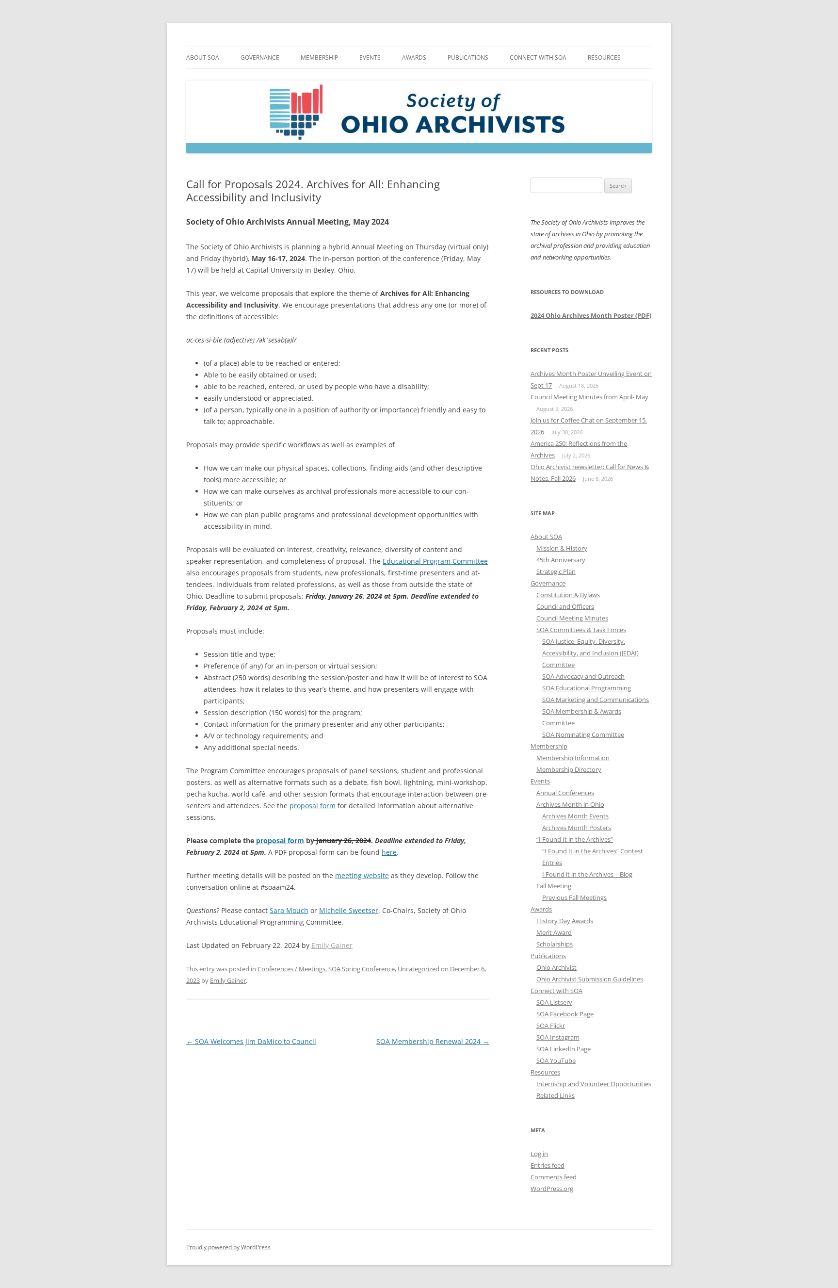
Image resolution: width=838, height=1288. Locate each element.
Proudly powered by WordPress (228, 1247)
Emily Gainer (332, 945)
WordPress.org (552, 1188)
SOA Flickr (550, 1025)
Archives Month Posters (576, 827)
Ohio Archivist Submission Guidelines (589, 979)
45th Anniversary (560, 559)
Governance (260, 57)
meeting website (362, 875)
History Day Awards (564, 920)
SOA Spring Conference (361, 968)
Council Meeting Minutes (572, 618)
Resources (604, 57)
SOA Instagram (558, 1037)
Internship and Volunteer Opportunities (593, 1083)
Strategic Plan (556, 571)
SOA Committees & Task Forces (581, 629)
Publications (468, 57)
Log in (539, 1153)
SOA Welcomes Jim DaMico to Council (251, 1041)
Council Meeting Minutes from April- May (589, 396)
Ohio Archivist (556, 967)
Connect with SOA (538, 57)
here (389, 852)
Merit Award (554, 932)
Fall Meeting (553, 885)
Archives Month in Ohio (570, 804)
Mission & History (561, 548)
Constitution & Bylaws (568, 594)
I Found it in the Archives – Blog (587, 874)
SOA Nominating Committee (583, 734)
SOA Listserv (554, 1002)
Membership (319, 57)
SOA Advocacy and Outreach (583, 676)
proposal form (280, 840)
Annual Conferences (565, 792)
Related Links (555, 1095)
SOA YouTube (556, 1060)
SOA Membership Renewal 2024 (432, 1041)
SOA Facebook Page (565, 1014)
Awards (414, 57)
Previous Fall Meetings (574, 897)
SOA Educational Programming (586, 688)
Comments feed (554, 1177)
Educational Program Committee (435, 561)
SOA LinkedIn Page (563, 1048)
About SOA (202, 57)
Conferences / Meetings (291, 968)
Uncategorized (418, 968)
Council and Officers (565, 606)
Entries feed (547, 1165)
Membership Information (573, 757)
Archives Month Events (575, 816)
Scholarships (554, 944)
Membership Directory (568, 769)
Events (370, 57)
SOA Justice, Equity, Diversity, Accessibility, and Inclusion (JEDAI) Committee (590, 653)
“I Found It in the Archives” (574, 839)
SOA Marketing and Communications (595, 699)
